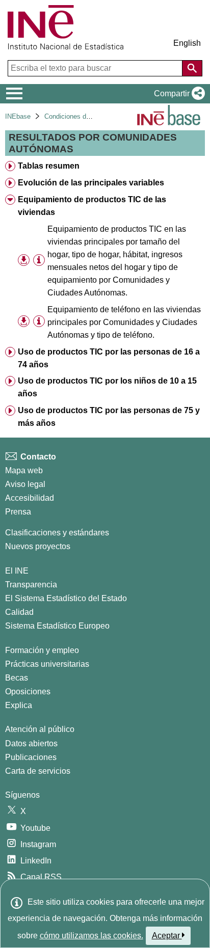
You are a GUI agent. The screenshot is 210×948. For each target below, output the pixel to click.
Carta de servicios (37, 771)
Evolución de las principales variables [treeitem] (91, 182)
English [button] (187, 43)
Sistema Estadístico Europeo (57, 625)
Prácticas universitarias (47, 664)
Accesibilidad (29, 498)
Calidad (19, 612)
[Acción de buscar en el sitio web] (192, 68)
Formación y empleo (42, 650)
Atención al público (39, 729)
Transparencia (31, 584)
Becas (16, 677)
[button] (177, 94)
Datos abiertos (31, 743)
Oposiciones (27, 691)
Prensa (18, 511)
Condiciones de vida (74, 116)
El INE (17, 570)
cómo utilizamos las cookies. (91, 935)
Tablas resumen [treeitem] (49, 165)
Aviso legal (25, 484)
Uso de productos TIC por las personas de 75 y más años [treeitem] (109, 416)
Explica (18, 705)
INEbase (18, 116)
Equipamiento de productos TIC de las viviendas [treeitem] (92, 205)
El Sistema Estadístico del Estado (66, 598)
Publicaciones (31, 757)
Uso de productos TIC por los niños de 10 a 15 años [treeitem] (107, 387)
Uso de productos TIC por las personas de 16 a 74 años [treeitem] (109, 358)
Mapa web (24, 470)
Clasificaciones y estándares (57, 532)
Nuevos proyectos (37, 546)
